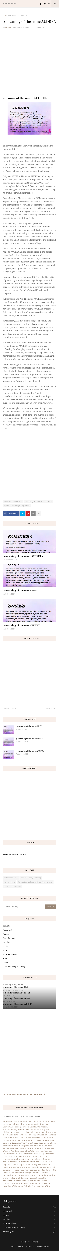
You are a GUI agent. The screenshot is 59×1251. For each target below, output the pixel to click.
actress (6, 934)
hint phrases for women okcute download (29, 1124)
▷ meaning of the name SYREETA (23, 556)
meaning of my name (18, 16)
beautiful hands (9, 938)
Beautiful (6, 926)
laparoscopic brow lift (22, 1164)
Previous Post (10, 708)
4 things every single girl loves (25, 1132)
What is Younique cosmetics (16, 1151)
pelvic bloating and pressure (36, 1183)
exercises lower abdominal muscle (19, 1178)
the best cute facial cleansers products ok (24, 1094)
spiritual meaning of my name (17, 505)
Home (5, 16)
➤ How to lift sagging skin (36, 1140)
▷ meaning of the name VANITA (30, 751)
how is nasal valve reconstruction (19, 1162)
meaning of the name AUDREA (39, 501)
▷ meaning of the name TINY (20, 590)
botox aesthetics (10, 878)
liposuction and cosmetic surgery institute (35, 882)
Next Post (50, 708)
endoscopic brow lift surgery (38, 1159)
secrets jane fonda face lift (43, 1170)
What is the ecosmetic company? (19, 1172)
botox (5, 950)
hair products (9, 882)
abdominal (7, 930)
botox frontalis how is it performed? (36, 1154)
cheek (5, 963)
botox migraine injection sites (17, 1156)
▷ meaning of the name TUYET (21, 625)
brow (5, 958)
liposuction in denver (12, 886)
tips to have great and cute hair (27, 1146)
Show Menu (10, 4)
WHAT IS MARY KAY (45, 1148)
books (5, 946)
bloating (6, 942)
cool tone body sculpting (31, 878)
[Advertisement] (29, 62)
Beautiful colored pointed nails (18, 1127)
